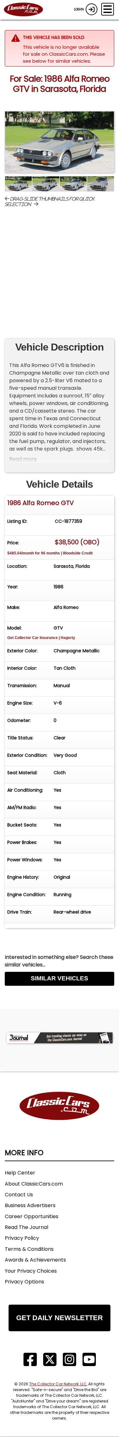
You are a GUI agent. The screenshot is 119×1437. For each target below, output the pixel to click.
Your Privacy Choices (31, 1271)
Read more (23, 459)
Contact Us (19, 1194)
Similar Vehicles (59, 978)
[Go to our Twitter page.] (49, 1359)
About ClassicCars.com (34, 1183)
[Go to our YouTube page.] (89, 1359)
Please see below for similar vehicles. (64, 57)
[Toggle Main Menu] (107, 9)
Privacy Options (24, 1281)
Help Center (20, 1172)
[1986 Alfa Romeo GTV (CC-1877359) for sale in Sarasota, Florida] (59, 142)
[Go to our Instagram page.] (69, 1359)
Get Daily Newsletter (59, 1318)
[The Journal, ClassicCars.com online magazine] (59, 1037)
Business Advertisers (30, 1205)
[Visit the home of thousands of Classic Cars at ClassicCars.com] (27, 9)
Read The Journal (26, 1227)
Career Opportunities (31, 1216)
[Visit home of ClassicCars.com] (59, 1115)
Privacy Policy (22, 1238)
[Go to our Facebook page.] (30, 1359)
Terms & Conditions (29, 1249)
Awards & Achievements (35, 1259)
